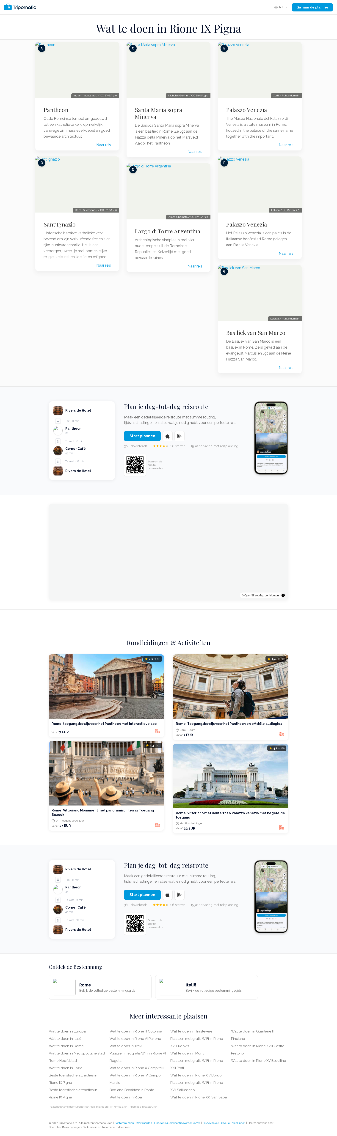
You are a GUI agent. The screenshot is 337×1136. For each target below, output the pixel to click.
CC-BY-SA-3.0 (199, 216)
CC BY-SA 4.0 (108, 210)
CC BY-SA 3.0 (108, 95)
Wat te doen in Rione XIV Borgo (196, 1075)
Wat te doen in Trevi (126, 1046)
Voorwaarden (144, 1123)
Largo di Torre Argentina (167, 231)
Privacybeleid (210, 1123)
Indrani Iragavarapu (85, 95)
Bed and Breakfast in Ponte (132, 1090)
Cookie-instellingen (233, 1123)
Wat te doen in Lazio (66, 1068)
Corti (276, 95)
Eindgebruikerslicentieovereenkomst (177, 1123)
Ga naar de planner (312, 7)
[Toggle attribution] (283, 595)
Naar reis (103, 145)
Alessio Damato (178, 216)
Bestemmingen (124, 1123)
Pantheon (56, 109)
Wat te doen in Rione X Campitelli (137, 1068)
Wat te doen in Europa (67, 1031)
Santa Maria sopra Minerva (158, 113)
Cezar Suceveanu (86, 210)
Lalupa (275, 210)
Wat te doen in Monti (187, 1053)
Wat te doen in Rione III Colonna (136, 1031)
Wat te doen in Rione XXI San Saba (198, 1097)
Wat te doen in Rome (66, 1046)
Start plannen (142, 436)
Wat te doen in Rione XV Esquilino (258, 1061)
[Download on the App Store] (168, 436)
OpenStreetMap (254, 595)
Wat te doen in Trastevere (191, 1031)
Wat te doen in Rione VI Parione (135, 1039)
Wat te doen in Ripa (126, 1097)
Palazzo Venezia (246, 109)
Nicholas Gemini (178, 95)
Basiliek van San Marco (255, 332)
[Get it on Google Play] (179, 436)
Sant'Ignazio (60, 224)
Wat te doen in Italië (65, 1039)
